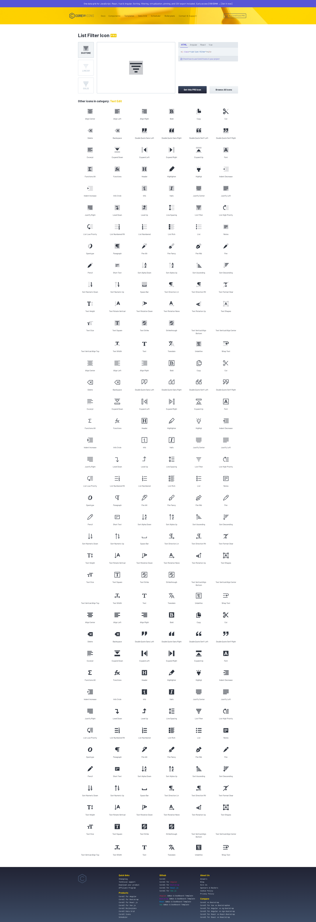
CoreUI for (168, 882)
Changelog (123, 879)
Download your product (129, 885)
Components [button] (114, 15)
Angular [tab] (193, 44)
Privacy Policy (207, 894)
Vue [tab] (210, 44)
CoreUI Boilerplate (128, 908)
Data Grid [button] (142, 15)
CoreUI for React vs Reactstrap (215, 917)
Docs (103, 15)
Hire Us (203, 885)
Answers (203, 879)
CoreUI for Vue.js (127, 905)
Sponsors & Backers (209, 888)
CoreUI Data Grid (127, 911)
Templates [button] (129, 15)
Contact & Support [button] (188, 15)
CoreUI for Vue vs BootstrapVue (215, 905)
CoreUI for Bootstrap (128, 900)
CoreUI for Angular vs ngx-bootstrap (217, 911)
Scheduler (156, 15)
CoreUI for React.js (128, 903)
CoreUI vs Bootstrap (209, 903)
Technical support (127, 882)
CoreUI (162, 879)
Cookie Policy (206, 891)
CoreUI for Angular (128, 897)
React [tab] (203, 44)
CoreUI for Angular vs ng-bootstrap (217, 908)
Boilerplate (170, 15)
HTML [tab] (184, 44)
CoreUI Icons (125, 914)
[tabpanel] (208, 54)
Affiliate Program (127, 888)
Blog (202, 882)
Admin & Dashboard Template (176, 896)
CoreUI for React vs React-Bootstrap (217, 914)
